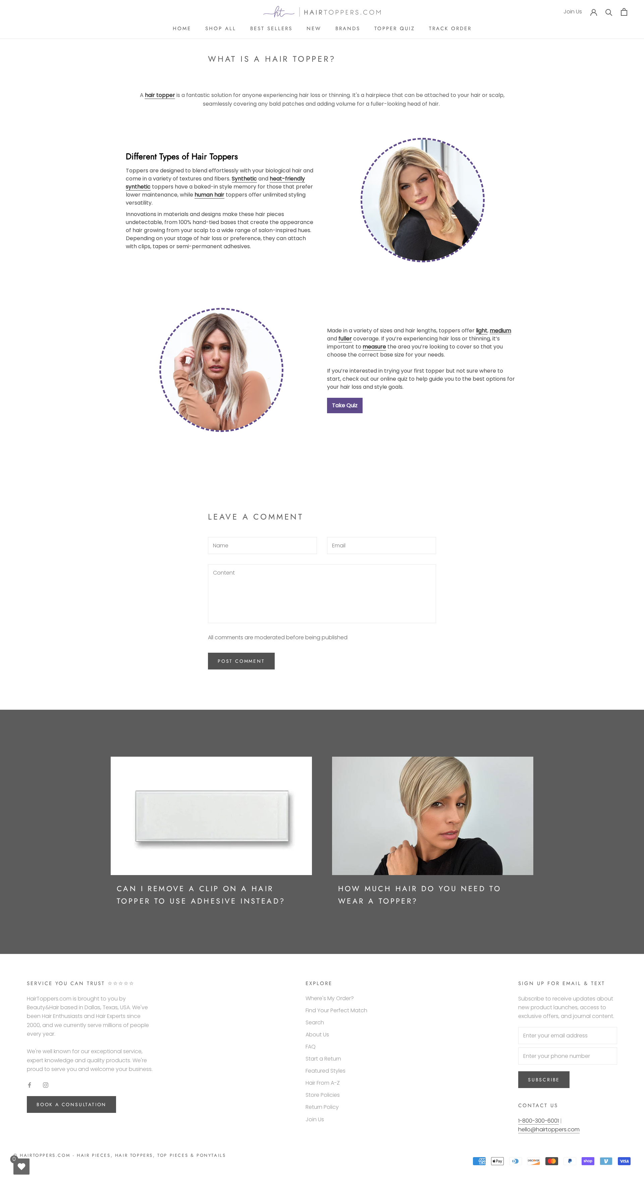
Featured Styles (325, 1071)
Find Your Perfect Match (336, 1010)
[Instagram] (45, 1084)
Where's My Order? (330, 998)
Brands (347, 28)
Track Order (450, 28)
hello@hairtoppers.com (549, 1129)
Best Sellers (271, 28)
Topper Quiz (394, 28)
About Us (317, 1034)
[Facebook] (29, 1084)
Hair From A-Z (323, 1083)
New (314, 28)
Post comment (241, 661)
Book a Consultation (71, 1104)
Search (315, 1022)
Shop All (220, 28)
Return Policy (322, 1107)
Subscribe (544, 1079)
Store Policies (323, 1095)
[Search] (608, 11)
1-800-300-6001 (538, 1121)
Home (182, 28)
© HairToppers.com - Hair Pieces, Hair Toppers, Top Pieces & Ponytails (119, 1155)
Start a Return (323, 1059)
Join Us (573, 11)
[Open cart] (624, 12)
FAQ (311, 1046)
